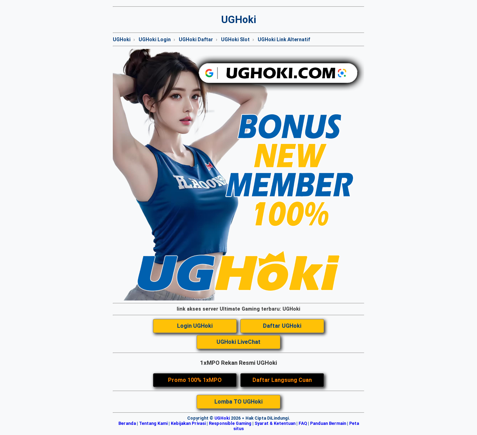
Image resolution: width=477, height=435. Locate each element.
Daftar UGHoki (282, 325)
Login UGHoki (195, 325)
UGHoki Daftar (196, 39)
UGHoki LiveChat (238, 342)
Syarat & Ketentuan (275, 423)
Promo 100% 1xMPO (195, 380)
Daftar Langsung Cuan (282, 380)
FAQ (303, 423)
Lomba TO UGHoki (238, 401)
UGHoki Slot (235, 39)
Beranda (127, 423)
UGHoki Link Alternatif (284, 39)
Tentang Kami (153, 423)
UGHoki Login (155, 39)
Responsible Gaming (230, 423)
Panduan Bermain (328, 423)
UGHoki (122, 39)
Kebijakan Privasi (188, 423)
